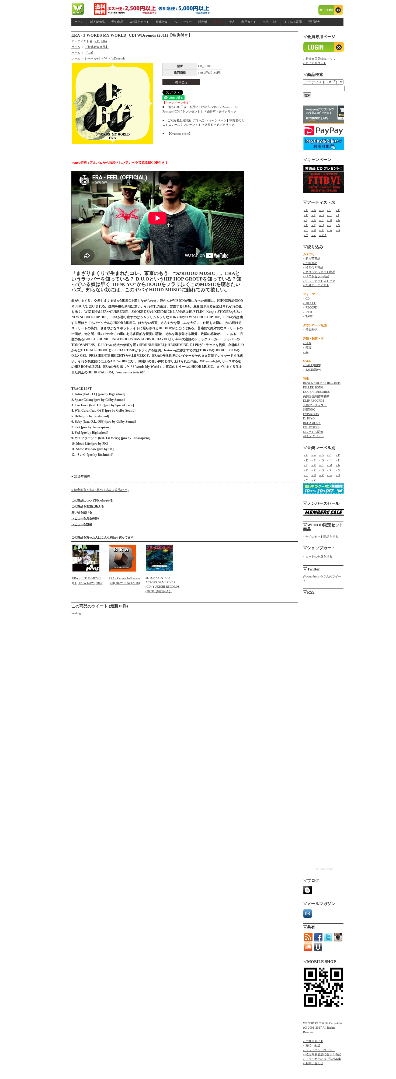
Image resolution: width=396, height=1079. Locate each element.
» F (313, 215)
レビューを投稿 (81, 524)
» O (306, 225)
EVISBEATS (311, 414)
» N (338, 220)
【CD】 (90, 52)
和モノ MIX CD (313, 436)
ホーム (79, 21)
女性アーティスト (315, 405)
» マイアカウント (314, 63)
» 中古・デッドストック (319, 280)
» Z (313, 235)
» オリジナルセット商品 (319, 272)
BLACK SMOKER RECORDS (322, 382)
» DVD (307, 311)
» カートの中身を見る (317, 556)
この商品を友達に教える (87, 506)
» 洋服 (307, 343)
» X (338, 230)
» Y (306, 235)
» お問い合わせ (313, 1063)
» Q (321, 225)
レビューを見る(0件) (85, 518)
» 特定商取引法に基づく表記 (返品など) (99, 490)
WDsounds (118, 58)
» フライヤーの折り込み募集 (322, 1058)
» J (305, 220)
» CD (306, 298)
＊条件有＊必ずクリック (220, 111)
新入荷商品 (97, 21)
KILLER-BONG (313, 387)
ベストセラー (183, 21)
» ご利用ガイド (313, 1041)
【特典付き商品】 (97, 46)
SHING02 (309, 409)
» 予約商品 (310, 263)
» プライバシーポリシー (319, 1050)
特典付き (162, 21)
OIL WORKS (311, 427)
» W (329, 230)
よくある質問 (293, 21)
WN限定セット (139, 21)
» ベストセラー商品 (316, 276)
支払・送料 (270, 21)
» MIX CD (309, 302)
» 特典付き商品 (313, 267)
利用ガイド (248, 21)
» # (306, 210)
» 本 (305, 351)
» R (329, 225)
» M (329, 220)
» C (329, 210)
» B (321, 210)
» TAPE (308, 316)
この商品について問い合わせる (92, 500)
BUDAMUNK (312, 423)
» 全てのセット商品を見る (320, 536)
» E (97, 41)
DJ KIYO (309, 418)
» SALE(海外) (312, 369)
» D (338, 210)
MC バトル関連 (313, 431)
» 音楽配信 (310, 329)
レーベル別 (92, 58)
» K (313, 220)
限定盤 (202, 21)
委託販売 (314, 21)
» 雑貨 (307, 347)
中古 (232, 21)
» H (329, 215)
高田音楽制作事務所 (316, 396)
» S (338, 225)
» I (337, 215)
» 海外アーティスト (316, 285)
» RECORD (310, 307)
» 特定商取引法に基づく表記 (322, 1054)
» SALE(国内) (312, 365)
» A (313, 210)
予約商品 (117, 21)
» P (313, 225)
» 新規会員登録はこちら (319, 58)
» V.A (322, 235)
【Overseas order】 (179, 133)
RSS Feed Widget (323, 868)
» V (321, 230)
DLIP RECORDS (313, 400)
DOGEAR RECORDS (316, 391)
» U (313, 230)
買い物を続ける (81, 512)
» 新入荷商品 (311, 258)
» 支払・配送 (311, 1045)
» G (321, 215)
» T (306, 230)
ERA (104, 41)
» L (321, 220)
